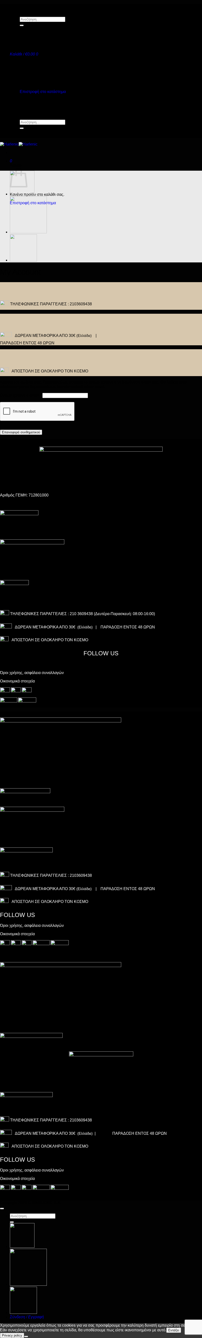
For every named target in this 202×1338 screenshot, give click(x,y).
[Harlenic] (18, 144)
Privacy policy (12, 1335)
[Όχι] (26, 1336)
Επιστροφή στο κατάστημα (43, 92)
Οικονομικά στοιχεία (17, 681)
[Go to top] (2, 1208)
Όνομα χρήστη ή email (20, 395)
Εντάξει (173, 1330)
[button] (24, 54)
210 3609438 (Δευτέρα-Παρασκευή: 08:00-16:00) (112, 614)
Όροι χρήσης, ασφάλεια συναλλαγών (32, 673)
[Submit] (22, 25)
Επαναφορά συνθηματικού (21, 432)
